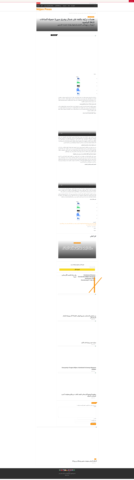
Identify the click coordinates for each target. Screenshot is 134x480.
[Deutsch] (67, 470)
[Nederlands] (72, 470)
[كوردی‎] (65, 470)
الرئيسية (38, 5)
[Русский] (63, 470)
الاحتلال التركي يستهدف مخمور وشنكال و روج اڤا (84, 461)
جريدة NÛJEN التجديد (58, 5)
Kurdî (69, 5)
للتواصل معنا (73, 5)
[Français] (69, 470)
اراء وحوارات (64, 5)
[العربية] (74, 470)
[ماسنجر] (133, 479)
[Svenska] (60, 470)
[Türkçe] (62, 470)
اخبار (41, 5)
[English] (70, 470)
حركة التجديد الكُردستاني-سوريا (48, 5)
